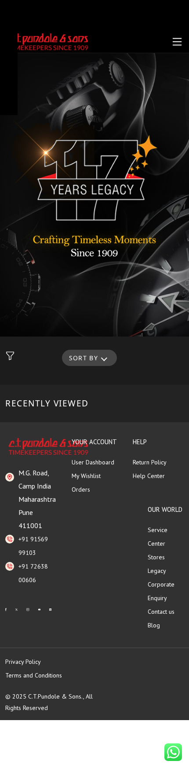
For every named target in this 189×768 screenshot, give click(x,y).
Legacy (157, 571)
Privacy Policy (23, 662)
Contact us (161, 612)
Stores (156, 557)
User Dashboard (93, 462)
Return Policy (150, 462)
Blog (154, 625)
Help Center (149, 476)
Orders (81, 489)
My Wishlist (86, 476)
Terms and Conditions (33, 675)
